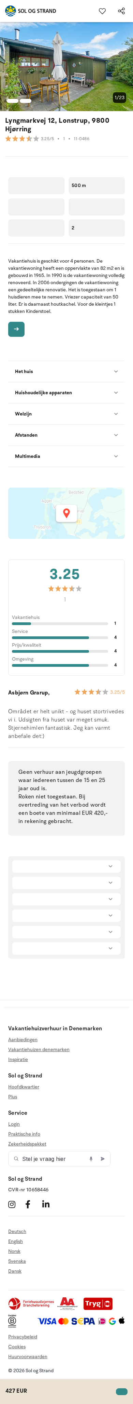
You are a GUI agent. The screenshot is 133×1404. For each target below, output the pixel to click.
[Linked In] (50, 1204)
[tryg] (100, 1309)
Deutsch (17, 1232)
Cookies (17, 1346)
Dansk (14, 1271)
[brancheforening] (31, 1309)
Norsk (14, 1251)
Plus (12, 1097)
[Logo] (28, 10)
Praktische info (24, 1134)
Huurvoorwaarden (27, 1356)
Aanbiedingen (23, 1040)
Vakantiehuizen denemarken (39, 1049)
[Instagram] (16, 1204)
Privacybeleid (22, 1337)
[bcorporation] (13, 1326)
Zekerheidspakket (27, 1144)
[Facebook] (33, 1204)
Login (14, 1124)
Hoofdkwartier (23, 1087)
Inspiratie (18, 1059)
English (15, 1241)
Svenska (17, 1261)
